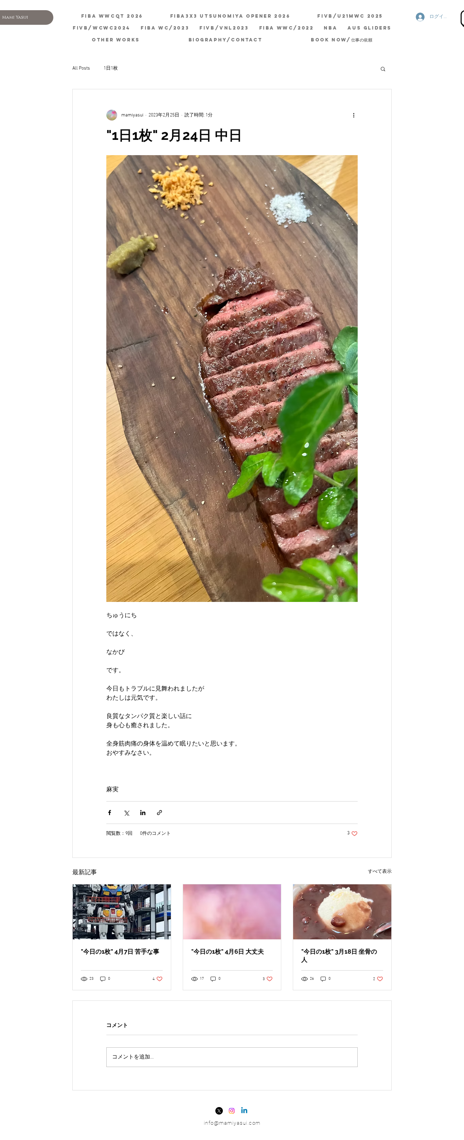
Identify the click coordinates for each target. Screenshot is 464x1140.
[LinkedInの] (244, 1111)
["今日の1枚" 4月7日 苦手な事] (122, 911)
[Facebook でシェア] (109, 812)
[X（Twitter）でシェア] (126, 812)
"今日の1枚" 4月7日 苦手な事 (120, 951)
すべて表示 (380, 872)
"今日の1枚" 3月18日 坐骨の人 (339, 955)
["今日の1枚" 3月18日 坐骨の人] (342, 911)
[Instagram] (231, 1111)
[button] (383, 68)
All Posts (81, 68)
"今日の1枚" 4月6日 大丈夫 (227, 951)
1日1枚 (111, 68)
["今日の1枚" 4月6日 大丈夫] (232, 911)
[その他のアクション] (354, 115)
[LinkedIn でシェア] (143, 812)
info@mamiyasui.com (232, 1123)
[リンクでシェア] (159, 812)
